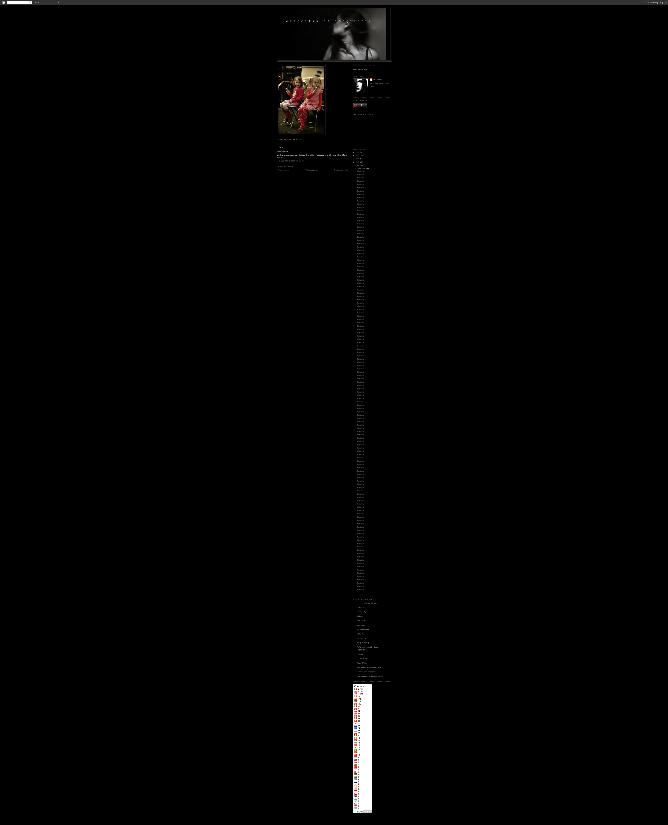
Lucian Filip (361, 612)
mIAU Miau (361, 634)
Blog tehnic (361, 638)
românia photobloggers (366, 672)
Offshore (360, 607)
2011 (357, 155)
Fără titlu (360, 171)
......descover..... (363, 659)
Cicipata (360, 654)
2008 (357, 165)
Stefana (360, 616)
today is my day (363, 643)
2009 (357, 162)
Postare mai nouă (283, 170)
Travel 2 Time (362, 663)
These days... (362, 620)
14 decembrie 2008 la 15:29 (290, 161)
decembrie (361, 168)
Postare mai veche (341, 170)
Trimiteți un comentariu (285, 166)
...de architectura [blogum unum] (370, 676)
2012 (357, 152)
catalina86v (378, 79)
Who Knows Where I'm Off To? (369, 667)
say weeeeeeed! (363, 629)
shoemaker (361, 625)
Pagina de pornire (312, 170)
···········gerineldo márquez (367, 603)
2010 (357, 159)
